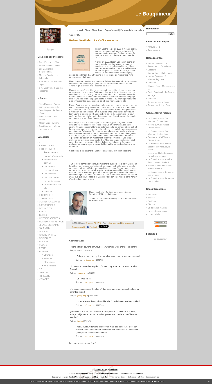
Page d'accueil (112, 30)
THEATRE (43, 272)
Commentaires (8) (78, 227)
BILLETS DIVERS (47, 149)
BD (40, 142)
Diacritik (151, 204)
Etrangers (48, 255)
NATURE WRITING (47, 235)
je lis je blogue (82, 296)
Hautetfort (113, 370)
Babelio (151, 198)
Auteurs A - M (154, 50)
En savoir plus (157, 381)
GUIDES (43, 215)
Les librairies (50, 173)
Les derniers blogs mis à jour (81, 373)
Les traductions (51, 177)
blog (157, 377)
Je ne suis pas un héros (158, 102)
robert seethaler (114, 223)
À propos (50, 49)
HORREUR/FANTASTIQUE (51, 222)
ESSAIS (43, 212)
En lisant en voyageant (158, 211)
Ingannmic (81, 273)
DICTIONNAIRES (47, 205)
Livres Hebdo (154, 214)
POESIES (43, 241)
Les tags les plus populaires (131, 373)
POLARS (43, 245)
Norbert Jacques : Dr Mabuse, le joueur (159, 147)
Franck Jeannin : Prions (50, 65)
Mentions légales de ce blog (86, 377)
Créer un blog (100, 370)
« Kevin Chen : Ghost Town (90, 30)
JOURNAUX (44, 228)
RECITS (43, 248)
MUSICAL (43, 231)
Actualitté (152, 194)
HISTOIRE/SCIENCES (49, 218)
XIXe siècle (49, 262)
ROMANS (43, 251)
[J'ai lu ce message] (209, 381)
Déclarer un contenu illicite (63, 377)
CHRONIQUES (46, 198)
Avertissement (51, 152)
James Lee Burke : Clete (159, 105)
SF (40, 269)
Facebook (93, 227)
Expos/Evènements (53, 156)
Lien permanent (127, 223)
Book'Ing (152, 201)
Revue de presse (52, 181)
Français (48, 258)
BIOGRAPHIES (46, 195)
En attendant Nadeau (157, 208)
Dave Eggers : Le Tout (49, 62)
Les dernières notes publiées (106, 373)
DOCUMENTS (45, 208)
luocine (151, 125)
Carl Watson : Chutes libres (160, 73)
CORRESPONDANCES (49, 202)
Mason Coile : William (49, 123)
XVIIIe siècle (50, 265)
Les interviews (51, 170)
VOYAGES (44, 279)
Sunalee (151, 137)
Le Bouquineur (153, 14)
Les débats (49, 166)
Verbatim (48, 191)
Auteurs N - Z (154, 47)
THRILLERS (44, 276)
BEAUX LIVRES (46, 146)
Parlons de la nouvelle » (132, 30)
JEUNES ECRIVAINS (49, 225)
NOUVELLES (45, 238)
